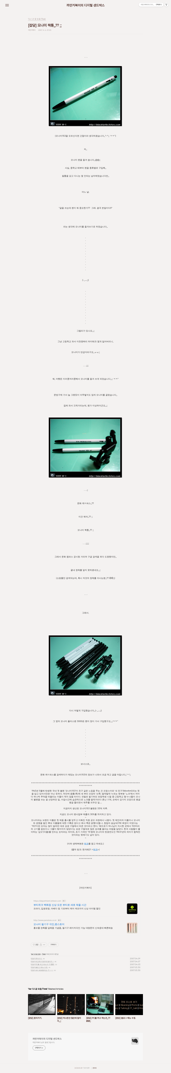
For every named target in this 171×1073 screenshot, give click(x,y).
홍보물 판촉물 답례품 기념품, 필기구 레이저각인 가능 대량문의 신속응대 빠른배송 (73, 928)
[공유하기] (40, 945)
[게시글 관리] (44, 945)
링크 (86, 843)
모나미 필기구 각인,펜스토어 (49, 924)
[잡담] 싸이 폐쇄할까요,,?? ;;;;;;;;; (42, 970)
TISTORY (86, 1068)
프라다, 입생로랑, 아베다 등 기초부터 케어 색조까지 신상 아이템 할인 (67, 908)
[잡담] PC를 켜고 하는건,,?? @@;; (43, 964)
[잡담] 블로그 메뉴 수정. (39, 967)
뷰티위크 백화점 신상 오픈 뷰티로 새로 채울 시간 (60, 904)
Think (44, 954)
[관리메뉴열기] (166, 5)
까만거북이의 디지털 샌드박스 (86, 5)
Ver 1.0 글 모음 (35, 954)
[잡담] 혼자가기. (36, 959)
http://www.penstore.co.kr (45, 920)
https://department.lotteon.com (47, 901)
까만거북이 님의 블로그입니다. (44, 1042)
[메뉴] (7, 5)
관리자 (95, 1068)
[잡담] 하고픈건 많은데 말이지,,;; (42, 961)
